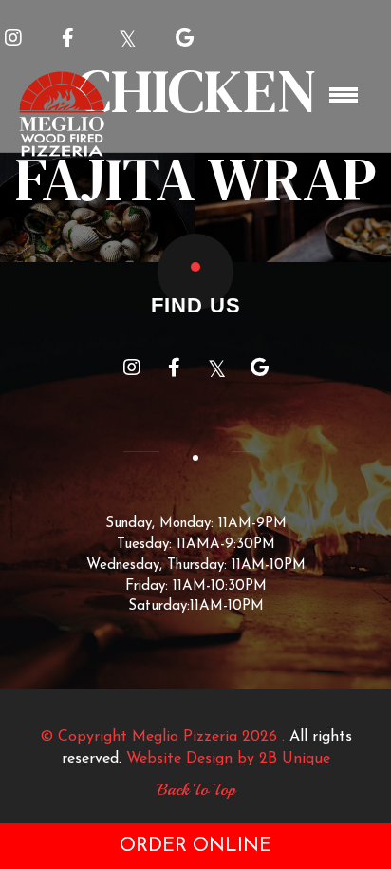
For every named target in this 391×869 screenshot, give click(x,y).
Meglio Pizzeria (184, 737)
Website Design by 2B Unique (228, 758)
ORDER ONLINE (195, 846)
